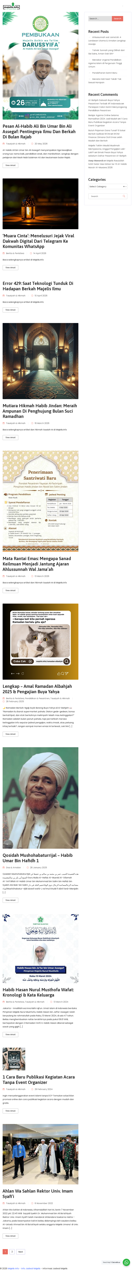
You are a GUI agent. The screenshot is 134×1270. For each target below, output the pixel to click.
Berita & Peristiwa (15, 253)
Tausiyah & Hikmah (15, 143)
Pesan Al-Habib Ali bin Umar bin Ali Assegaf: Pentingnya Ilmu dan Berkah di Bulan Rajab (39, 131)
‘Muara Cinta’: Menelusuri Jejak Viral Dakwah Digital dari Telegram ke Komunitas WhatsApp (38, 241)
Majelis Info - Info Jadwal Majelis (24, 1268)
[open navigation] (108, 6)
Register (127, 6)
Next (20, 1251)
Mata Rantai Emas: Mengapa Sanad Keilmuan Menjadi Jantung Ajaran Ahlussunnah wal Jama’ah (37, 564)
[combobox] (107, 186)
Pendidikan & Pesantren (37, 698)
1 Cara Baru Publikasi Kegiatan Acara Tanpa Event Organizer (39, 1079)
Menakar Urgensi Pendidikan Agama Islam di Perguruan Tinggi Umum (105, 63)
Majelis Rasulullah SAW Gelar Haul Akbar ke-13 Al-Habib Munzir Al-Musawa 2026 (107, 164)
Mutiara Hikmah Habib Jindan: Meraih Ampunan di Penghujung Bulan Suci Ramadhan (40, 411)
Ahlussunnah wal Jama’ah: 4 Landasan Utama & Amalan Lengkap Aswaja (107, 41)
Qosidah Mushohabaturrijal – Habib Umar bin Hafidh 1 (38, 858)
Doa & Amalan (13, 867)
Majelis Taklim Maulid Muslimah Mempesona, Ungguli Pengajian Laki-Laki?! (107, 149)
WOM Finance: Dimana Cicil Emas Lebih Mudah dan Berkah (105, 137)
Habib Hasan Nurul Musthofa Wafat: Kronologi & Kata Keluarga (38, 992)
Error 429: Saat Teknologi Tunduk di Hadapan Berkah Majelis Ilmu (38, 286)
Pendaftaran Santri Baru (104, 72)
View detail (10, 165)
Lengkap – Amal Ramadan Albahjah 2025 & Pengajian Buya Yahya (37, 689)
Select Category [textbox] (107, 186)
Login (118, 6)
